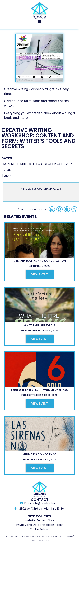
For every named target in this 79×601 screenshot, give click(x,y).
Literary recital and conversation (39, 261)
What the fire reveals (39, 325)
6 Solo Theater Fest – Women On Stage (39, 390)
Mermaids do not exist (39, 454)
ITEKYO (45, 540)
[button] (39, 21)
